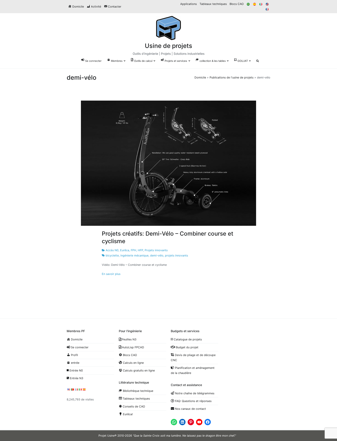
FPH (133, 250)
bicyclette (112, 255)
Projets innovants (156, 250)
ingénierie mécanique (134, 255)
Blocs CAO (237, 4)
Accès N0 (112, 250)
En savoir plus (111, 274)
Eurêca (124, 250)
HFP (140, 250)
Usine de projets (168, 45)
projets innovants (176, 255)
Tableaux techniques (213, 4)
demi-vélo (156, 255)
